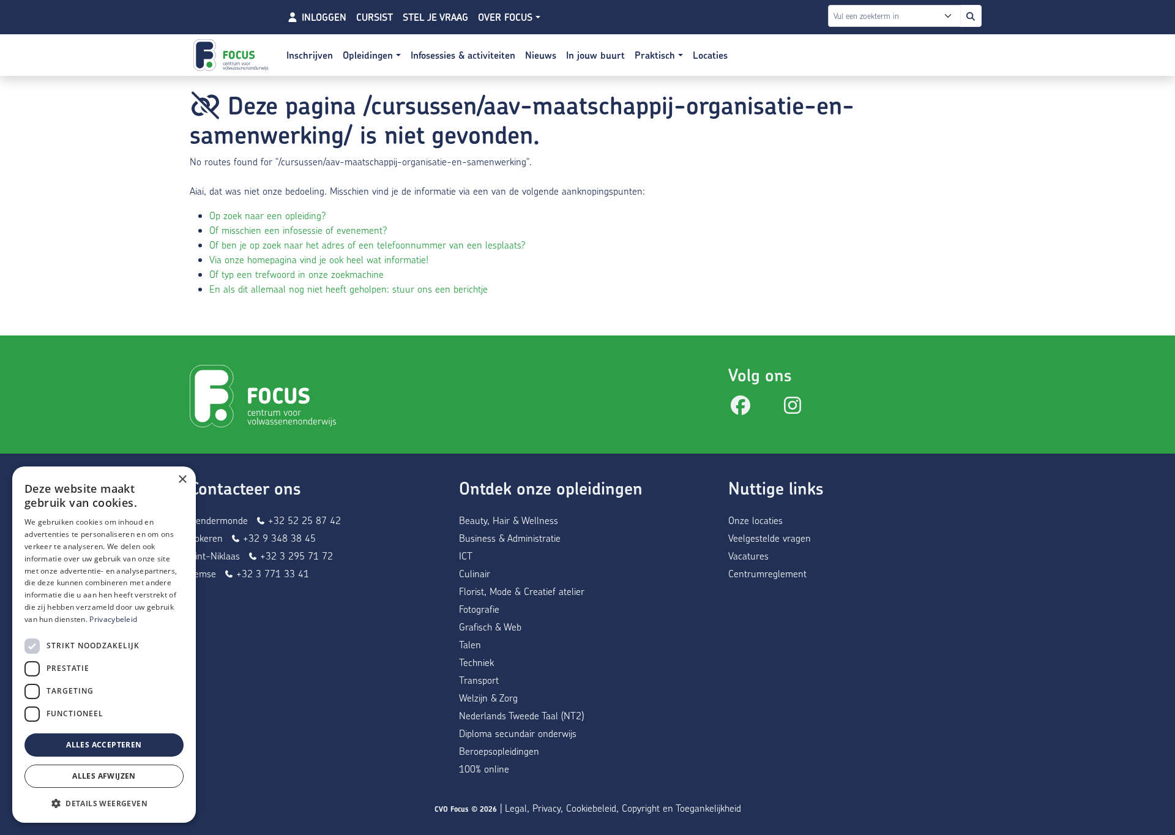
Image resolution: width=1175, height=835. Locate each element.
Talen (470, 644)
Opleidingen (369, 55)
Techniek (476, 662)
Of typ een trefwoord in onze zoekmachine (296, 274)
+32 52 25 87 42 (303, 520)
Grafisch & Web (490, 626)
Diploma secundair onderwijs (517, 733)
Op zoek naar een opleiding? (267, 215)
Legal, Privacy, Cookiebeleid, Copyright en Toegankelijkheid (623, 807)
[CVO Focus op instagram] (792, 408)
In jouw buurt (595, 55)
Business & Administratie (510, 537)
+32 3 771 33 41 (271, 573)
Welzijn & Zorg (488, 697)
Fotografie (479, 608)
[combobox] (886, 15)
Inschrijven (309, 55)
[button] (104, 803)
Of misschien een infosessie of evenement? (298, 229)
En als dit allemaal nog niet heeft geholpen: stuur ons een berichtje (348, 288)
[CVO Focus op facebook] (740, 408)
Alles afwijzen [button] (104, 776)
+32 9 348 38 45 (278, 537)
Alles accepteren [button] (103, 745)
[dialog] (104, 644)
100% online (484, 768)
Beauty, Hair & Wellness (508, 520)
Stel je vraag (435, 17)
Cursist (374, 17)
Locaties (710, 55)
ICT (465, 555)
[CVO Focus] (232, 55)
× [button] (182, 479)
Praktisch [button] (656, 55)
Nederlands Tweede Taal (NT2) (521, 715)
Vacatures (748, 555)
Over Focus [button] (506, 17)
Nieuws (540, 55)
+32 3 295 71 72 (295, 555)
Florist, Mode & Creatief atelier (521, 591)
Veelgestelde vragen (769, 537)
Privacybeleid (113, 619)
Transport (479, 679)
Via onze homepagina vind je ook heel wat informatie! (318, 259)
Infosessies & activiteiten (463, 55)
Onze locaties (755, 520)
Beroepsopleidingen (499, 750)
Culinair (474, 573)
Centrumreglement (767, 573)
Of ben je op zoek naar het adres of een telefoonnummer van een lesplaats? (367, 244)
